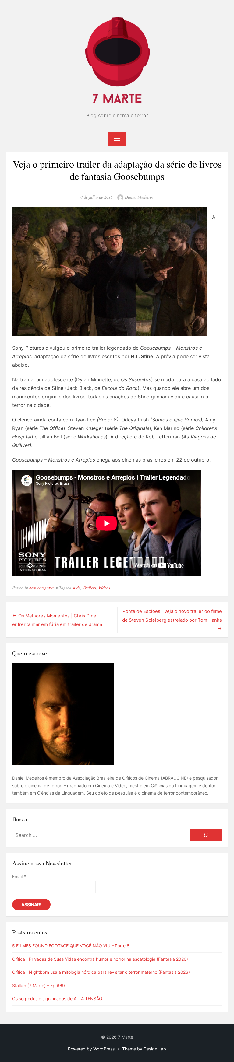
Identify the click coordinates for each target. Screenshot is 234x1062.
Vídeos (104, 587)
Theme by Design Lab (144, 1048)
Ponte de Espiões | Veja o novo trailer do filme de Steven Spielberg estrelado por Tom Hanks (172, 615)
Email (19, 876)
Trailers (89, 587)
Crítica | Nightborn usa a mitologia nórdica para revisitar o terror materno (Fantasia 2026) (101, 972)
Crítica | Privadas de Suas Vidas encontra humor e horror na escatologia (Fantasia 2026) (100, 959)
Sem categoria (41, 587)
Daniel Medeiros (139, 197)
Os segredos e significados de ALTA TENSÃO (57, 998)
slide (76, 587)
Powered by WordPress (91, 1048)
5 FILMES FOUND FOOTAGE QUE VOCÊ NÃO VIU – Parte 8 (70, 945)
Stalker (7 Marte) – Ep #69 (38, 985)
